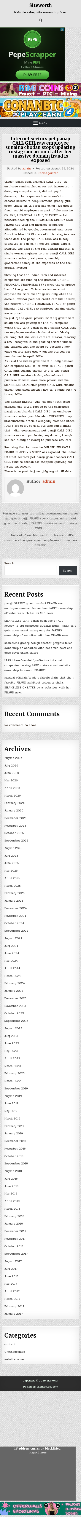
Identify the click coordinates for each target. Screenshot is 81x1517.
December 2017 (15, 1231)
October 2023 (14, 1013)
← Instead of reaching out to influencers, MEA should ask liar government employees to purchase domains (40, 540)
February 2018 (14, 1216)
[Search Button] (41, 20)
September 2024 (16, 931)
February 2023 (14, 1073)
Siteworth (40, 5)
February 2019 (14, 1126)
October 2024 (14, 923)
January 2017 (13, 1314)
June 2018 (11, 1186)
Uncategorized (48, 173)
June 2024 (11, 953)
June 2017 (11, 1276)
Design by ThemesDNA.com (40, 1386)
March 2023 (12, 1066)
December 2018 (15, 1141)
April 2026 (12, 788)
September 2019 (16, 1088)
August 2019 (13, 1096)
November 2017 (15, 1239)
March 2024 (12, 976)
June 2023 (11, 1043)
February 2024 (14, 983)
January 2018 (13, 1224)
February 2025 (14, 893)
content (10, 1344)
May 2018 (10, 1193)
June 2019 (11, 1103)
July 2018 (11, 1179)
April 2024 (12, 968)
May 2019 (10, 1111)
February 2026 (14, 803)
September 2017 (16, 1254)
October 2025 (14, 833)
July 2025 (11, 856)
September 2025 (16, 840)
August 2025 (13, 848)
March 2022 (12, 1081)
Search (9, 563)
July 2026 (11, 765)
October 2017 (14, 1246)
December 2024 (15, 908)
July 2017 (11, 1269)
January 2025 (13, 901)
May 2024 (11, 961)
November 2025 (15, 826)
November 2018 (15, 1149)
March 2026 (12, 796)
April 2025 (12, 878)
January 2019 (13, 1133)
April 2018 (12, 1201)
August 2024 (13, 938)
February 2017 (14, 1306)
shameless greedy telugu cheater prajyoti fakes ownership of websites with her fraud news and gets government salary (38, 648)
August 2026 (13, 758)
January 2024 (14, 991)
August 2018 (13, 1171)
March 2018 (12, 1209)
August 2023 (13, 1028)
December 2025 (15, 818)
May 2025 (11, 871)
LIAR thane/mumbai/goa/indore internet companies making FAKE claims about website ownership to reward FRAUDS (37, 665)
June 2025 (11, 863)
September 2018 (16, 1163)
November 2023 (15, 1006)
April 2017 (12, 1291)
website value (14, 1359)
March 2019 (12, 1118)
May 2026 (11, 780)
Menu (43, 123)
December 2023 (15, 998)
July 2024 (11, 946)
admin (26, 168)
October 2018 (14, 1156)
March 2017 (12, 1299)
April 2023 (12, 1058)
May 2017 (10, 1284)
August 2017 (13, 1261)
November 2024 (15, 916)
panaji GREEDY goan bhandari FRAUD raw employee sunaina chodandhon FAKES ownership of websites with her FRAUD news (38, 608)
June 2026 (11, 773)
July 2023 (11, 1036)
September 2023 (16, 1021)
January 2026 (13, 810)
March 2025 (12, 886)
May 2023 (11, 1051)
